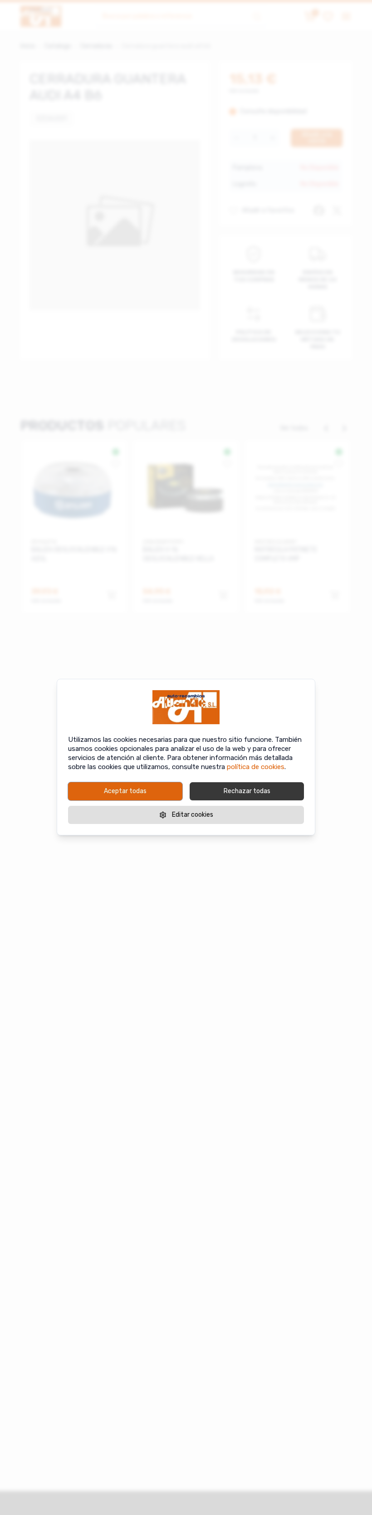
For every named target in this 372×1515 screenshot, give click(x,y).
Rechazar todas (247, 791)
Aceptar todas (125, 791)
